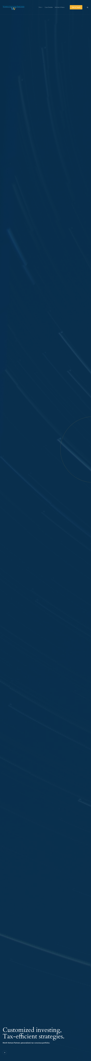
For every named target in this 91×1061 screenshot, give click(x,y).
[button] (41, 7)
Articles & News (59, 7)
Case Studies (49, 7)
